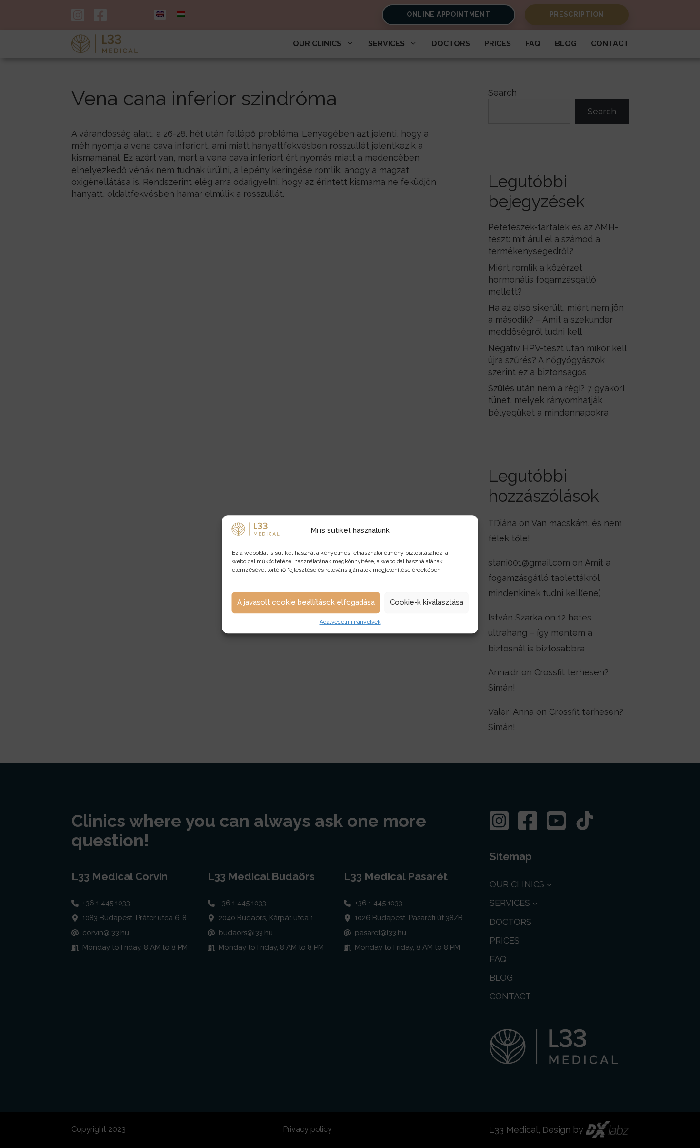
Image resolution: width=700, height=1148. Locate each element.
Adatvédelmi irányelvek (350, 622)
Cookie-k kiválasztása (426, 602)
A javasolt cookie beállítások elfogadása (306, 602)
